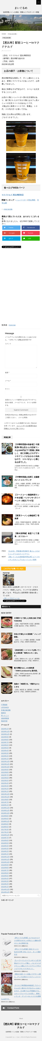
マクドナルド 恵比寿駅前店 (13, 195)
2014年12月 (5, 889)
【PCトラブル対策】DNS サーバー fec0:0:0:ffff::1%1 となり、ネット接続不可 (27, 951)
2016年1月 (5, 854)
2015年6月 (5, 873)
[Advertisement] (20, 272)
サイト (7, 389)
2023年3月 (5, 753)
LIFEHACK (5, 707)
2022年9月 (5, 769)
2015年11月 (5, 859)
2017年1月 (5, 832)
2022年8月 (5, 772)
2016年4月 (5, 846)
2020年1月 (5, 805)
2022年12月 (5, 761)
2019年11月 (5, 810)
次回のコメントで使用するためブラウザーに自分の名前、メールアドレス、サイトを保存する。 (20, 402)
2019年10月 (5, 813)
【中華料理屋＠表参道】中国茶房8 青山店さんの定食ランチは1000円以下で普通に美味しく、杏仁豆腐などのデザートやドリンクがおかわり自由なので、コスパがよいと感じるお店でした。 (27, 453)
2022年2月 (5, 789)
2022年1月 (5, 791)
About (21, 1018)
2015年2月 (5, 884)
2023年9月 (5, 737)
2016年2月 (5, 851)
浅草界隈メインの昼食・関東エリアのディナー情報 (21, 1032)
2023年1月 (5, 759)
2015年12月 (5, 857)
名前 (7, 372)
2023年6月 (5, 745)
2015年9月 (5, 865)
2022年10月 (5, 767)
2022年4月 (5, 783)
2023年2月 (5, 756)
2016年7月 (5, 838)
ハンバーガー (21, 200)
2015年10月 (5, 862)
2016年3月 (5, 848)
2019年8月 (5, 816)
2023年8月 (5, 740)
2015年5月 (5, 876)
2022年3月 (5, 786)
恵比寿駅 (31, 200)
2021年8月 (5, 799)
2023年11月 (5, 734)
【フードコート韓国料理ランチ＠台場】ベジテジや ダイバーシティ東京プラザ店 (27, 498)
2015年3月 (5, 881)
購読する (7, 606)
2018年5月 (5, 827)
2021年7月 (5, 802)
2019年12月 (5, 808)
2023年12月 (5, 731)
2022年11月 (5, 764)
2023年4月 (5, 750)
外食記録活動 (8, 209)
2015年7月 (5, 870)
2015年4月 (5, 878)
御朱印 (3, 713)
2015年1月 (5, 887)
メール (8, 381)
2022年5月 (5, 780)
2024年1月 (5, 729)
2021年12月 (5, 794)
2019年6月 (5, 819)
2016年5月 (5, 843)
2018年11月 (5, 821)
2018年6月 (5, 824)
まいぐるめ (21, 7)
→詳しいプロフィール (11, 598)
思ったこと (5, 715)
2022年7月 (5, 775)
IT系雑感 (4, 705)
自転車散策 (5, 718)
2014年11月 (5, 892)
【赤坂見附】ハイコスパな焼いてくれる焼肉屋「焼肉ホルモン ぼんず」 (27, 653)
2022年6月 (5, 778)
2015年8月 (5, 868)
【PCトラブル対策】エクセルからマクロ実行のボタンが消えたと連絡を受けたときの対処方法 (27, 940)
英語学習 (4, 721)
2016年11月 (5, 835)
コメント (8, 344)
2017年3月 (5, 829)
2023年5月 (5, 748)
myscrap (12, 325)
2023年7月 (5, 742)
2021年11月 (5, 797)
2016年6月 (5, 840)
